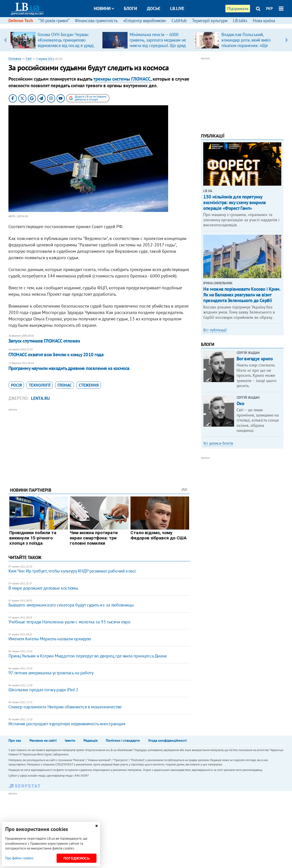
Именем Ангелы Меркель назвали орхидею (49, 639)
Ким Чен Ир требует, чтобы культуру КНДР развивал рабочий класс (72, 571)
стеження (89, 385)
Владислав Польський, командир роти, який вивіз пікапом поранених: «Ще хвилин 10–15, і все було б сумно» (247, 45)
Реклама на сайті (43, 740)
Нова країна (264, 20)
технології (39, 385)
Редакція (90, 740)
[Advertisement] (99, 444)
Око (240, 403)
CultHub (179, 20)
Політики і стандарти (123, 740)
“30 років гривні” (53, 20)
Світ (29, 58)
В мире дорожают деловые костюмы (43, 588)
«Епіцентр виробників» (144, 20)
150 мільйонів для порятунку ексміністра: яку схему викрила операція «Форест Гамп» (234, 202)
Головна (14, 58)
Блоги (130, 8)
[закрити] (96, 826)
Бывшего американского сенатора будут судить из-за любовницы (70, 605)
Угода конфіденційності (167, 740)
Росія (16, 385)
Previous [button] (5, 40)
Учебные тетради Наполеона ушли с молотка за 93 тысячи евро (69, 622)
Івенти (70, 740)
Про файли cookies (19, 858)
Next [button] (286, 40)
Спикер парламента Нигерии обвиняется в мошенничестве (65, 707)
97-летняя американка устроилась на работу (51, 673)
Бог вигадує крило (255, 359)
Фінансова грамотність (96, 20)
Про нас (14, 740)
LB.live (177, 8)
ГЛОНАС (64, 385)
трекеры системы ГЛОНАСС (122, 79)
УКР (269, 8)
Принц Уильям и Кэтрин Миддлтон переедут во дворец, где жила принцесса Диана (87, 656)
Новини (102, 8)
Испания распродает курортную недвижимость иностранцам (66, 724)
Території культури (209, 20)
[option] (54, 40)
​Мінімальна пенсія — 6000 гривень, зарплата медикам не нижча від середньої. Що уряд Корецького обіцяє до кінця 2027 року (158, 45)
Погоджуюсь (76, 858)
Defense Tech (20, 20)
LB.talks (240, 20)
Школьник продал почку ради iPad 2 (43, 690)
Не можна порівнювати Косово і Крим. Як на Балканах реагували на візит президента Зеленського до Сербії (241, 294)
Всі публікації (215, 329)
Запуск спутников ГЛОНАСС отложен (44, 341)
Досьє (153, 8)
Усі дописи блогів (218, 443)
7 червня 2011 (45, 59)
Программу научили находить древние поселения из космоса (68, 368)
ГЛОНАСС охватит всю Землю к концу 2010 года (55, 354)
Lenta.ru (40, 398)
